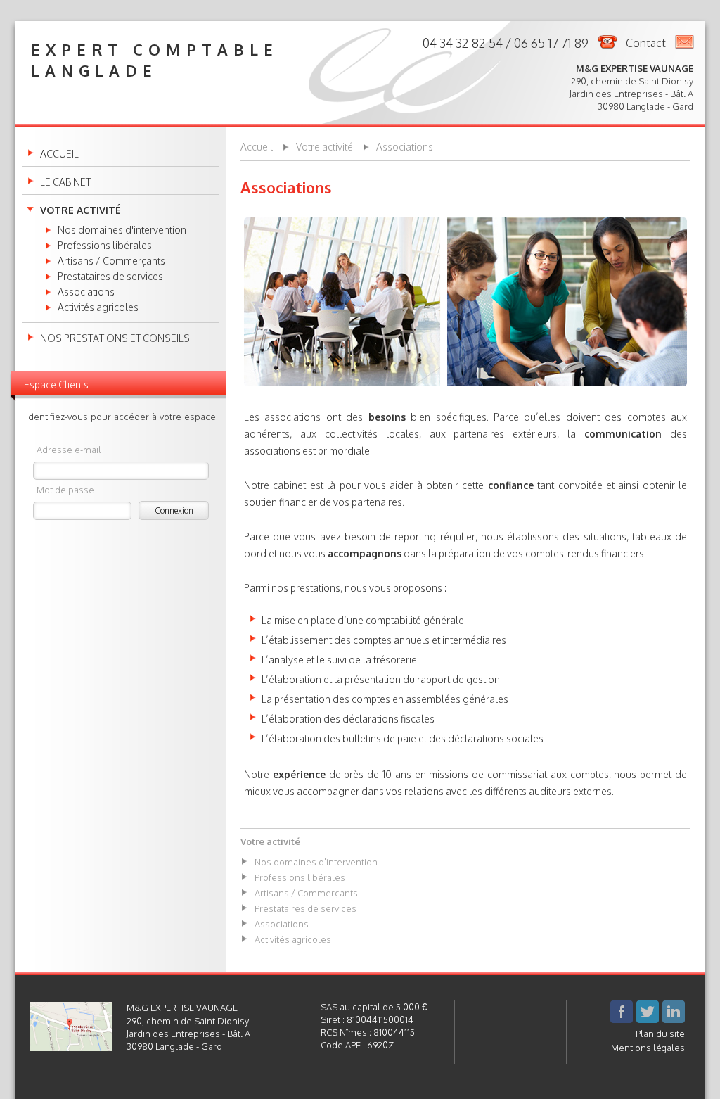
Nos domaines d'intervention (122, 230)
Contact (646, 43)
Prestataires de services (110, 276)
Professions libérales (105, 245)
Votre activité (80, 210)
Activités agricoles (98, 307)
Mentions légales (648, 1047)
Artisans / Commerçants (111, 261)
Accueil (59, 154)
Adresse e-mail (69, 449)
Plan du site (660, 1033)
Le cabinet (65, 182)
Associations (86, 292)
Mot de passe (65, 489)
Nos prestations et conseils (115, 338)
